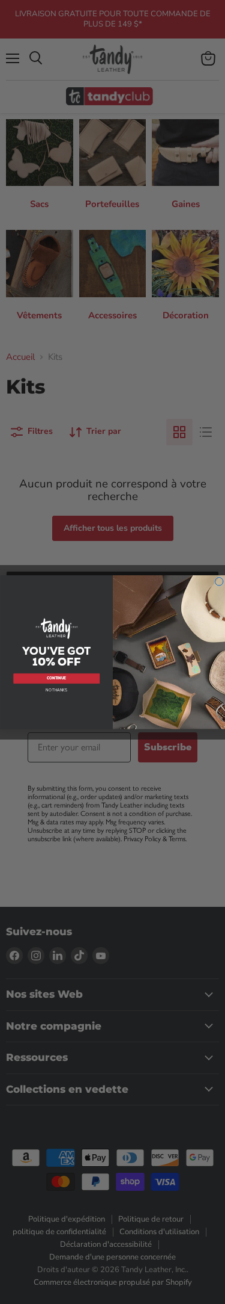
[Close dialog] (218, 581)
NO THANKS (56, 690)
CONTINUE (56, 678)
